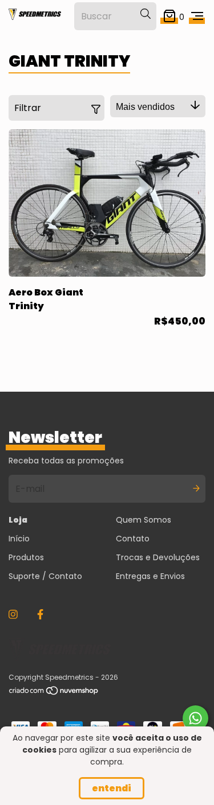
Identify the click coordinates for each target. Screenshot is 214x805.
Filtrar (27, 107)
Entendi (111, 788)
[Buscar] (145, 14)
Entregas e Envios (150, 576)
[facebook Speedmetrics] (40, 614)
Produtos (26, 557)
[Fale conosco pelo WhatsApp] (195, 718)
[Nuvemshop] (54, 693)
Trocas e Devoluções (158, 557)
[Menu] (197, 16)
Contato (133, 538)
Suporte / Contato (45, 576)
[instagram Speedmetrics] (13, 614)
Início (19, 538)
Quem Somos (143, 519)
